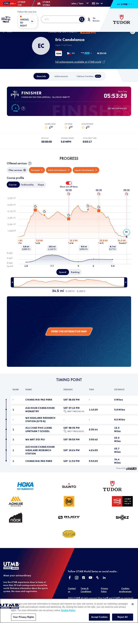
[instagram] (76, 578)
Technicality (27, 184)
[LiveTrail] (131, 468)
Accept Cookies (99, 617)
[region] (69, 611)
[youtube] (90, 578)
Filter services (15, 170)
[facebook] (70, 578)
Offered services (17, 163)
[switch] (69, 183)
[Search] (81, 19)
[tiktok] (83, 578)
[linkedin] (104, 578)
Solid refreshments (57, 170)
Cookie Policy (68, 610)
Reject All (122, 617)
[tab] (41, 76)
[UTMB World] (11, 568)
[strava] (97, 578)
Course (13, 184)
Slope (41, 184)
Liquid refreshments (84, 170)
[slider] (69, 282)
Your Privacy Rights (23, 617)
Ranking (75, 272)
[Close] (132, 604)
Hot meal (35, 170)
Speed (62, 272)
